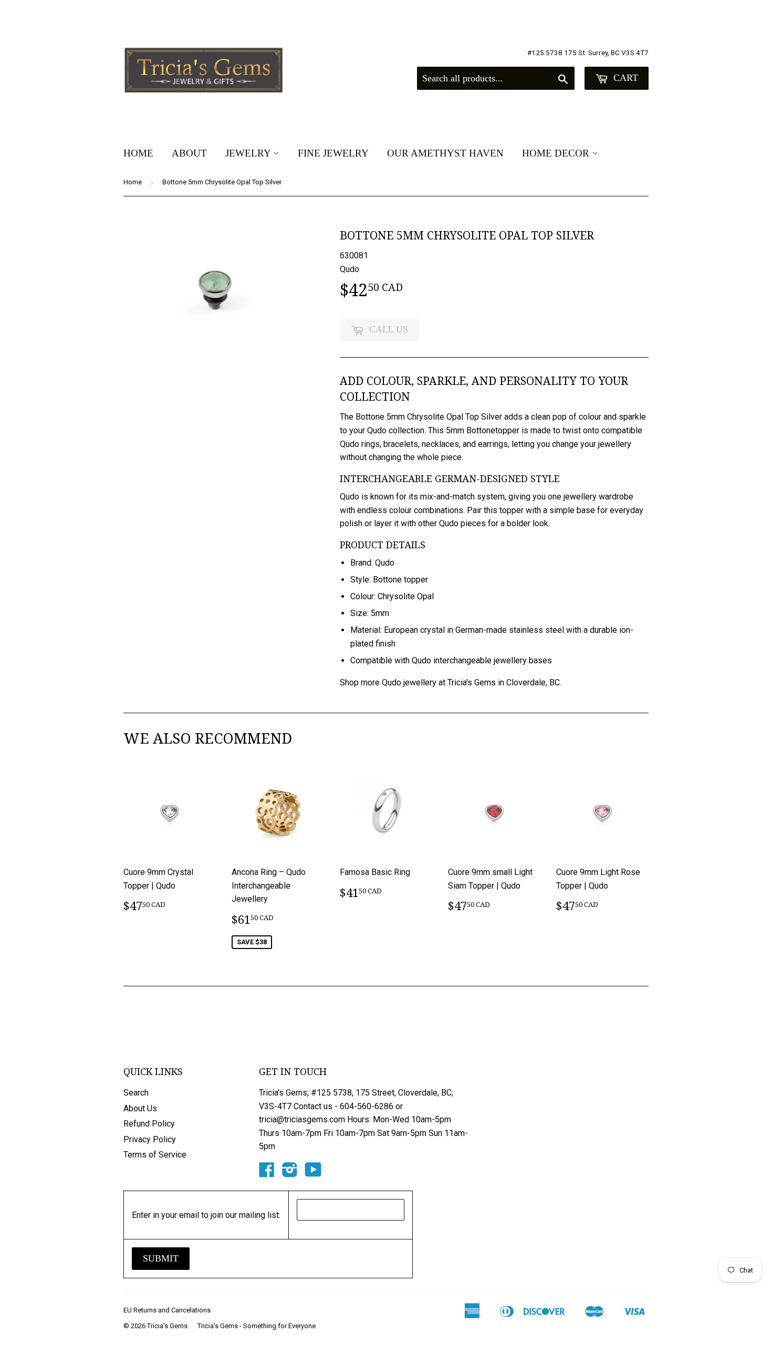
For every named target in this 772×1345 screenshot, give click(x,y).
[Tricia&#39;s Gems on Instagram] (290, 1173)
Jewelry (249, 153)
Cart (624, 77)
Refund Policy (149, 1124)
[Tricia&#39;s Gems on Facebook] (267, 1173)
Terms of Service (154, 1155)
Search (136, 1093)
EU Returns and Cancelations (167, 1310)
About (189, 153)
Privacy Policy (149, 1139)
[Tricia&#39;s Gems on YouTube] (313, 1173)
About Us (140, 1108)
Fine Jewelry (333, 153)
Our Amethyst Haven (445, 153)
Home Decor (557, 153)
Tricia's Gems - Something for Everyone (256, 1326)
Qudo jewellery (409, 682)
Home (138, 153)
